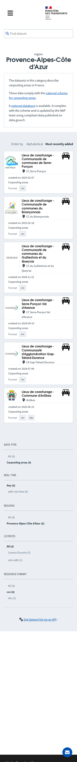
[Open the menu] (23, 13)
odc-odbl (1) (15, 560)
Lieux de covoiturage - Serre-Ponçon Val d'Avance (38, 304)
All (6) (11, 456)
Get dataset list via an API (40, 619)
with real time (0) (18, 491)
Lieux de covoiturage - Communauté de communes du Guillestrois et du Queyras (38, 254)
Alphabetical (34, 144)
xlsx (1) (12, 598)
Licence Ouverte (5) (19, 552)
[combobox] (38, 33)
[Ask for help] (67, 752)
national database (23, 106)
